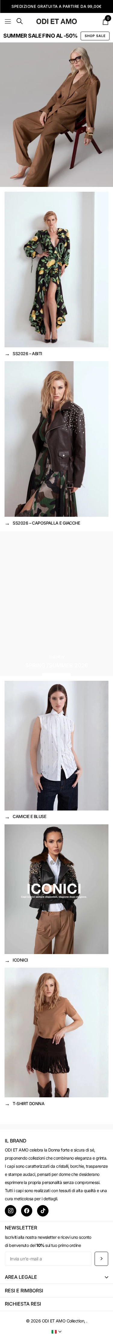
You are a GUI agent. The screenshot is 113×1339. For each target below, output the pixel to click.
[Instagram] (10, 1211)
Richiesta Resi (23, 1304)
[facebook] (27, 1211)
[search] (20, 21)
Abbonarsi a (101, 1259)
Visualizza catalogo (8, 21)
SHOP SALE (95, 36)
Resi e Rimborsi (24, 1291)
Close (56, 1277)
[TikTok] (43, 1211)
